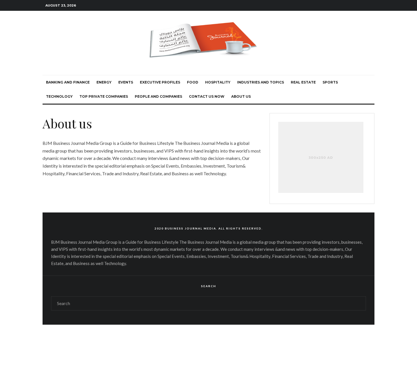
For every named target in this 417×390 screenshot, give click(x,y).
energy (103, 82)
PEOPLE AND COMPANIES (158, 96)
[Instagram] (340, 5)
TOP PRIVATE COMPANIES (103, 96)
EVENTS (125, 82)
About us (241, 96)
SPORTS (330, 82)
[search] (359, 303)
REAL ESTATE (303, 82)
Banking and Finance (68, 82)
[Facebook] (327, 5)
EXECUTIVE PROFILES (160, 82)
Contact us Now (206, 96)
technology (59, 96)
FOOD (192, 82)
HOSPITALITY (217, 82)
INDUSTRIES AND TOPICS (260, 82)
